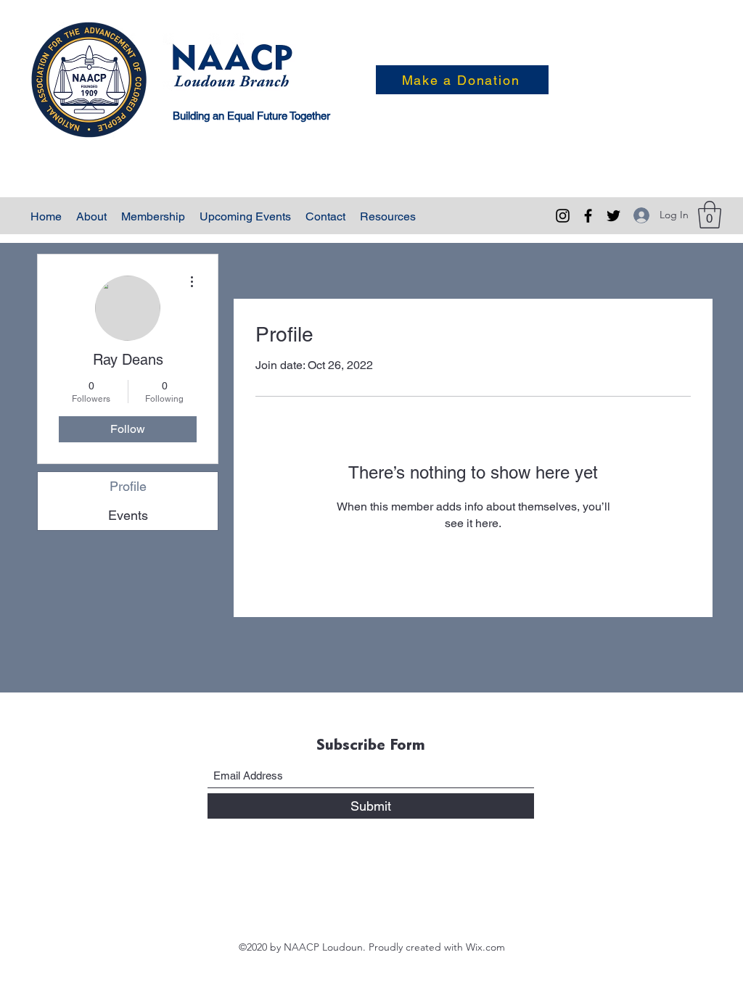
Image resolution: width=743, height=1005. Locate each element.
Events (128, 515)
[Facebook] (588, 216)
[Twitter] (613, 216)
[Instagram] (563, 216)
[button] (709, 214)
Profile (128, 486)
